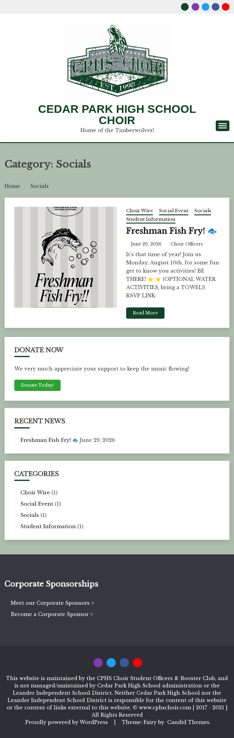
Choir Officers (187, 244)
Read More (145, 313)
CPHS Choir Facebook (215, 7)
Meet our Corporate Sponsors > (52, 603)
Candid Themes (188, 722)
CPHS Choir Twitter (205, 7)
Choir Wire (139, 210)
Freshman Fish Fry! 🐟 (171, 231)
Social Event (173, 210)
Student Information (151, 219)
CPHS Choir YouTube (225, 7)
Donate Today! (37, 385)
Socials (202, 210)
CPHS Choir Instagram (195, 7)
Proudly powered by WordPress (67, 722)
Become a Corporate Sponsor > (52, 614)
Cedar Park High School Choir (117, 115)
